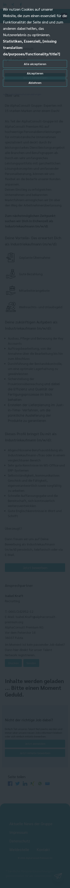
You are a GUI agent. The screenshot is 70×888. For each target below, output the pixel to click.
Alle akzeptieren (35, 64)
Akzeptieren (35, 73)
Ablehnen (35, 83)
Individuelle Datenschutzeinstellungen (22, 94)
